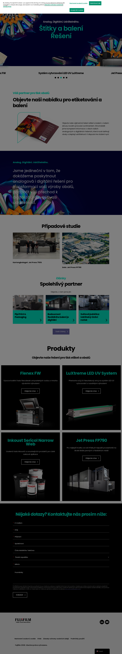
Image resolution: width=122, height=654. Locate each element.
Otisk (9, 7)
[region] (61, 7)
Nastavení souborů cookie (78, 3)
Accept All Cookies (77, 10)
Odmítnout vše (95, 3)
